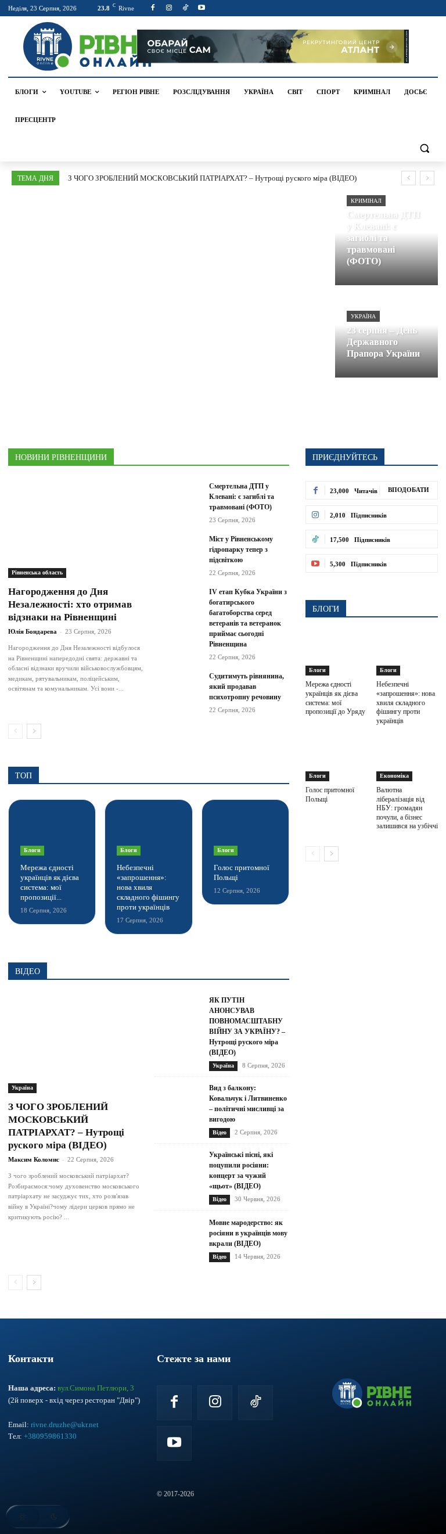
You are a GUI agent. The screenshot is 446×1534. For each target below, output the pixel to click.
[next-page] (34, 731)
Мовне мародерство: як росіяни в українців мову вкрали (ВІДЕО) (248, 1233)
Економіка (394, 776)
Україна (363, 316)
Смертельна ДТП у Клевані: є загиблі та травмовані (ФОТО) (241, 496)
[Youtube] (201, 8)
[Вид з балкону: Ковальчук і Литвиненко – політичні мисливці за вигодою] (178, 1110)
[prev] (408, 178)
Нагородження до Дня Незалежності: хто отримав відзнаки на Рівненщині (70, 604)
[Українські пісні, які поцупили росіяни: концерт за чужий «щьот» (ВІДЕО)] (178, 1177)
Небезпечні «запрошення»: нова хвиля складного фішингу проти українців (148, 887)
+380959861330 (50, 1436)
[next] (427, 178)
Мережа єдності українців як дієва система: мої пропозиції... (49, 882)
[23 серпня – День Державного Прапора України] (386, 334)
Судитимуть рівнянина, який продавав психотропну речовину (246, 686)
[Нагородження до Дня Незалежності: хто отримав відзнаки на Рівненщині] (75, 529)
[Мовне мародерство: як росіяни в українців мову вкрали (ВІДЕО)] (178, 1239)
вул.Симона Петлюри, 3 (95, 1388)
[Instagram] (169, 8)
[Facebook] (153, 8)
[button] (424, 147)
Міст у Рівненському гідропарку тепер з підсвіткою (241, 549)
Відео (219, 1132)
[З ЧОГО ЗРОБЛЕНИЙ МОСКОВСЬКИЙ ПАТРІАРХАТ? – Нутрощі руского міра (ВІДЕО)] (75, 1044)
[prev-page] (15, 731)
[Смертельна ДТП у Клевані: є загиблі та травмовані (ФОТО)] (386, 241)
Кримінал (366, 200)
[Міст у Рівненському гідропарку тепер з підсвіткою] (178, 550)
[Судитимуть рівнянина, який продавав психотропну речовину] (178, 687)
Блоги (32, 850)
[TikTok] (185, 8)
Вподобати (408, 489)
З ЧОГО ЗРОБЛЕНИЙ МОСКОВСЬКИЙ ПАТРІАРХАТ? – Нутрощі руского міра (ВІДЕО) (212, 178)
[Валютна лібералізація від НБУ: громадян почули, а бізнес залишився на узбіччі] (407, 759)
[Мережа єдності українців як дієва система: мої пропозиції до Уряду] (52, 833)
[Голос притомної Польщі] (245, 833)
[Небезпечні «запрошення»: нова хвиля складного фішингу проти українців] (148, 833)
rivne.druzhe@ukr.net (65, 1424)
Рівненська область (37, 572)
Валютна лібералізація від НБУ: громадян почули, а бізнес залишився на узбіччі (407, 808)
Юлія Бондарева (32, 631)
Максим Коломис (33, 1159)
